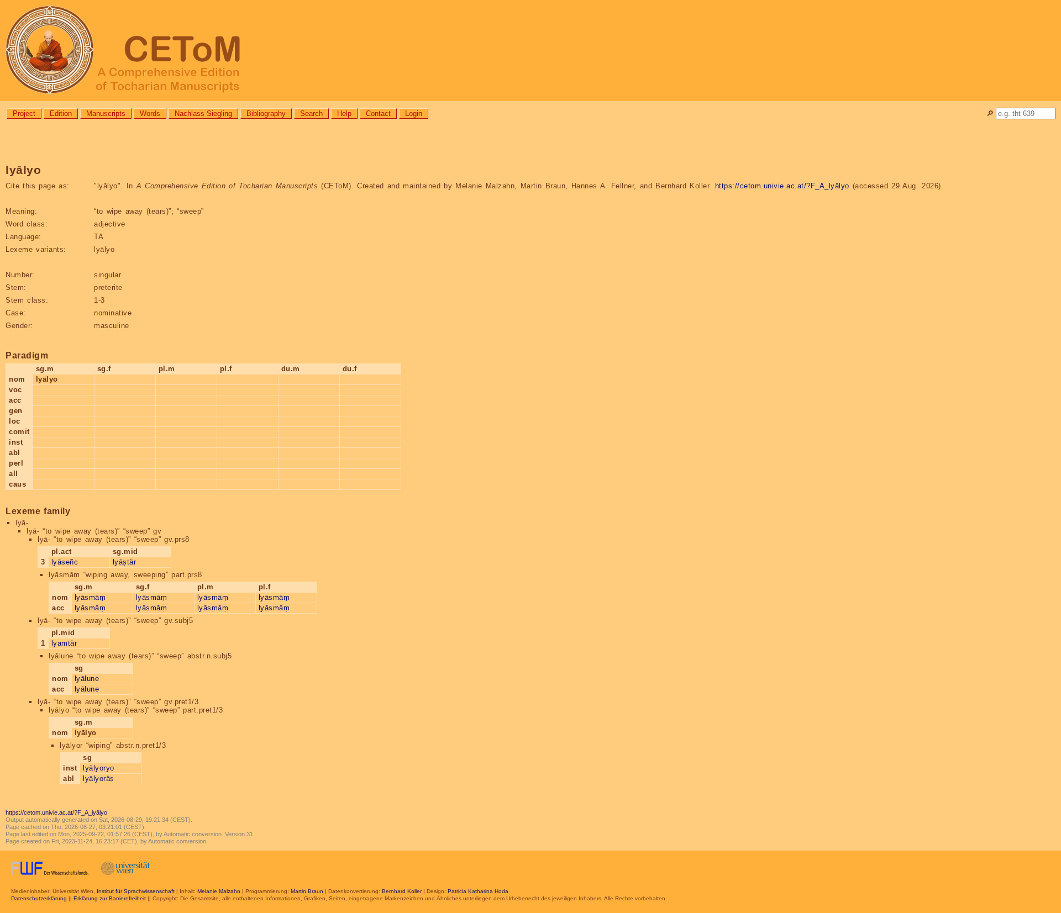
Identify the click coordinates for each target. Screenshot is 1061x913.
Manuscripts (105, 113)
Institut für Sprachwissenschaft (136, 891)
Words (150, 113)
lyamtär (64, 643)
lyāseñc (64, 562)
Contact (378, 113)
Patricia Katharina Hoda (478, 891)
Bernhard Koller (402, 891)
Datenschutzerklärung (39, 898)
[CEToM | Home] (530, 50)
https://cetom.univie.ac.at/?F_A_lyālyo (782, 186)
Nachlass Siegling (203, 113)
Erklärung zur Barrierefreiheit (109, 898)
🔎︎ (990, 113)
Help (344, 113)
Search (311, 113)
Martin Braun (307, 891)
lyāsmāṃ (90, 597)
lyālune (87, 678)
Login (413, 113)
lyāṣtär (124, 562)
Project (24, 113)
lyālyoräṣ (98, 778)
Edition (61, 113)
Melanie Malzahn (218, 891)
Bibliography (266, 113)
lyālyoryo (98, 768)
